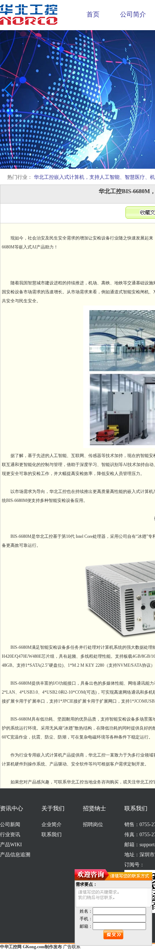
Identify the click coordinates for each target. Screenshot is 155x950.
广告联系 (71, 946)
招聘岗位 (93, 824)
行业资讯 (10, 834)
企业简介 (51, 824)
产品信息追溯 (15, 854)
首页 (93, 14)
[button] (8, 89)
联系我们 (51, 834)
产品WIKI (11, 844)
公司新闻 (10, 824)
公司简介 (133, 14)
